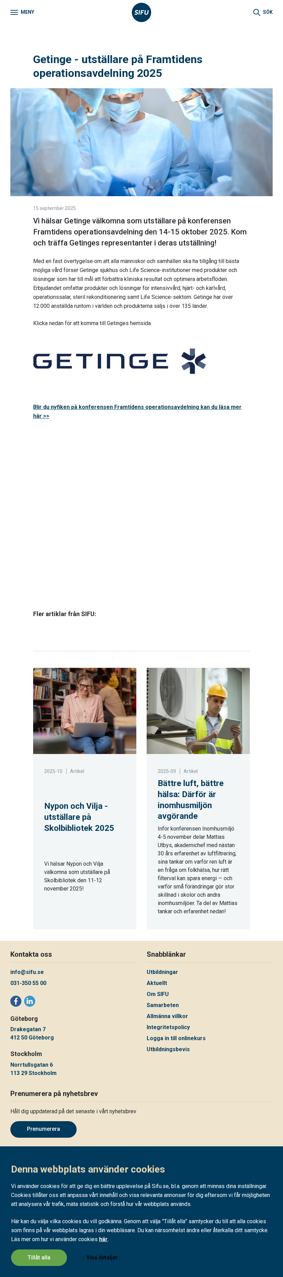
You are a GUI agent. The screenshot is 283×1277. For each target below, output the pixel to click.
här (103, 1239)
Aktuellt (157, 983)
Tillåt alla (39, 1257)
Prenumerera (43, 1129)
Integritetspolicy (168, 1027)
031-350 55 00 (28, 983)
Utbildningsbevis (168, 1049)
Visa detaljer (102, 1257)
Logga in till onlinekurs (176, 1038)
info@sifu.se (27, 972)
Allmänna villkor (167, 1016)
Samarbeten (163, 1005)
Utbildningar (162, 972)
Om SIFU (158, 994)
